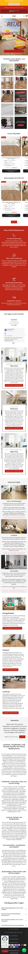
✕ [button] (7, 936)
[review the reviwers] (5, 333)
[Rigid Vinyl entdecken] (14, 454)
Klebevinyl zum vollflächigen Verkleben (14, 799)
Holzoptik (23, 825)
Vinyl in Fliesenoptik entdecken (14, 591)
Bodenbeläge (8, 759)
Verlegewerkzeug (6, 859)
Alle (14, 222)
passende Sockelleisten (20, 856)
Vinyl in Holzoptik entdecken (14, 517)
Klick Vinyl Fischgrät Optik (10, 541)
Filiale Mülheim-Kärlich (13, 932)
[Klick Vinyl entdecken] (14, 368)
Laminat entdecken (10, 712)
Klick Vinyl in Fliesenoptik (8, 579)
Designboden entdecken (12, 628)
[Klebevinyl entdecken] (14, 411)
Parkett (22, 762)
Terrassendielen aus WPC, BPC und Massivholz (14, 851)
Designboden (5, 836)
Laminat (10, 762)
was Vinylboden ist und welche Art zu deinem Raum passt (14, 893)
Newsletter (14, 942)
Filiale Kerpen (14, 929)
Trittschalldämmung (9, 858)
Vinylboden (20, 760)
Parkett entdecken (10, 669)
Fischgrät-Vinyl (10, 810)
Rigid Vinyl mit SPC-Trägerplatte (17, 804)
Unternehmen (13, 939)
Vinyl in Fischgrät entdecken (14, 553)
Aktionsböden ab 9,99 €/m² (10, 889)
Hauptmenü (14, 935)
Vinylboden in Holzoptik (17, 808)
